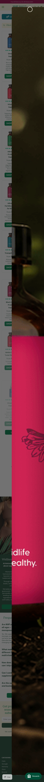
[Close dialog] (30, 9)
